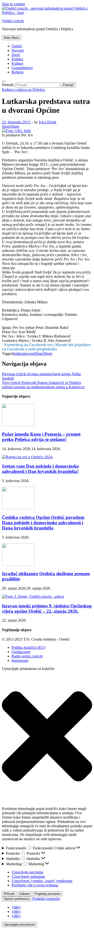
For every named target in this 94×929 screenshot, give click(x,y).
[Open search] (4, 81)
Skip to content (13, 4)
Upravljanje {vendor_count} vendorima (42, 881)
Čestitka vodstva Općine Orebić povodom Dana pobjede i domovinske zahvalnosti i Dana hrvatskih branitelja (43, 522)
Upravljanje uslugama (28, 876)
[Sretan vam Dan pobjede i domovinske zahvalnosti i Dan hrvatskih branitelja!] (27, 457)
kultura (18, 353)
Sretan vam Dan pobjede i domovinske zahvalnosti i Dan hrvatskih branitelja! (40, 469)
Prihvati (9, 894)
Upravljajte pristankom (19, 924)
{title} (16, 907)
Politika (17, 59)
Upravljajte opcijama (27, 872)
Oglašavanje (21, 652)
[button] (47, 737)
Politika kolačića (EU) (28, 647)
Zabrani (24, 894)
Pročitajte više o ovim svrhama (35, 885)
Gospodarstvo (22, 68)
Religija (17, 72)
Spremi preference (16, 899)
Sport (16, 55)
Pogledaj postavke (47, 894)
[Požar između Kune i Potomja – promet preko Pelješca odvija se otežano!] (18, 425)
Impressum (20, 660)
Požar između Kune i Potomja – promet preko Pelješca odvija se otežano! (41, 437)
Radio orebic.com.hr (27, 656)
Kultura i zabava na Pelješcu (23, 90)
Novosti (18, 50)
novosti (29, 353)
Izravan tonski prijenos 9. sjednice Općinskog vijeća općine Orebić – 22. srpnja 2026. (47, 608)
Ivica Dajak (47, 122)
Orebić (17, 46)
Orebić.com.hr (13, 21)
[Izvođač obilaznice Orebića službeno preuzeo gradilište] (18, 564)
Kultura (17, 63)
